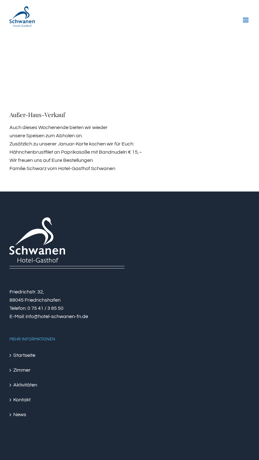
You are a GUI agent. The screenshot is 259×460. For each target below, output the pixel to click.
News (19, 414)
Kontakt (22, 399)
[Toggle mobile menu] (246, 20)
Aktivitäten (25, 384)
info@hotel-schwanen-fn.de (57, 316)
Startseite (24, 355)
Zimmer (22, 370)
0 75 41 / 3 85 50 (45, 308)
